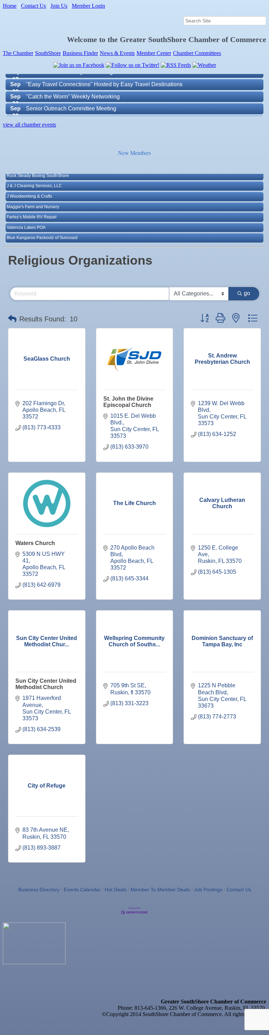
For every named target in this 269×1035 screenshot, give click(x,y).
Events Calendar (82, 889)
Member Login (88, 6)
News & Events (117, 53)
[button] (12, 319)
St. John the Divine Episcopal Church (128, 402)
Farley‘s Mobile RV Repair (32, 207)
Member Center (154, 53)
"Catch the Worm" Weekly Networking (73, 86)
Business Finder (80, 53)
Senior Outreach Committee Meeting (71, 98)
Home (9, 6)
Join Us (58, 6)
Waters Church (35, 543)
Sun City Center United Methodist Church (45, 684)
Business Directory (39, 889)
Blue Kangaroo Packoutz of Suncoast (42, 228)
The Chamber (18, 53)
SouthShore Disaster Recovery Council (75, 111)
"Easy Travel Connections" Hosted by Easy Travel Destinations (104, 74)
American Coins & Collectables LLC (41, 238)
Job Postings (208, 889)
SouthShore (48, 53)
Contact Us (33, 6)
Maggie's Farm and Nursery (33, 197)
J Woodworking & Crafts (29, 186)
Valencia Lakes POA (26, 218)
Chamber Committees (197, 53)
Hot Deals (115, 889)
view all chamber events (29, 125)
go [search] (247, 293)
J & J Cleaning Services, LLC (34, 176)
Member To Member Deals (160, 889)
